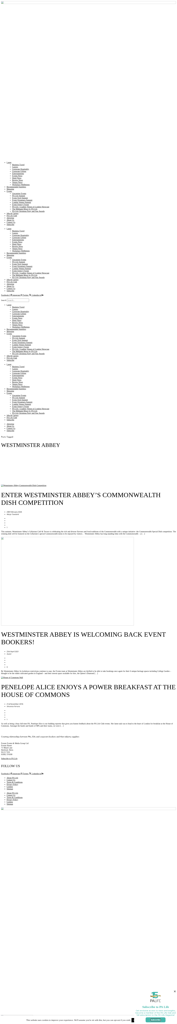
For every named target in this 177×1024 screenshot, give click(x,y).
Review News (17, 180)
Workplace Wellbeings (21, 185)
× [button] (174, 991)
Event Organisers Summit (22, 200)
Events (9, 191)
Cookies (10, 787)
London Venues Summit (21, 202)
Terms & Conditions (15, 782)
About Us (10, 220)
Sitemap (10, 789)
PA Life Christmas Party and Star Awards (28, 211)
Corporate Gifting (19, 171)
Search (3, 300)
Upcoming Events (19, 194)
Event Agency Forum (20, 205)
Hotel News (16, 178)
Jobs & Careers (12, 213)
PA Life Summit (18, 196)
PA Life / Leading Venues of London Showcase (30, 207)
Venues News (17, 182)
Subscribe (10, 225)
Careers (15, 167)
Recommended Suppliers (16, 187)
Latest (9, 162)
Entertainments (18, 174)
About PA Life (12, 778)
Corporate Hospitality (20, 169)
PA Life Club (12, 216)
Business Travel (18, 165)
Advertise (10, 218)
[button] (88, 297)
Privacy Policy (12, 784)
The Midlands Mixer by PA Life (24, 209)
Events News (17, 176)
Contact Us (11, 222)
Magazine (10, 189)
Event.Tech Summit (20, 198)
